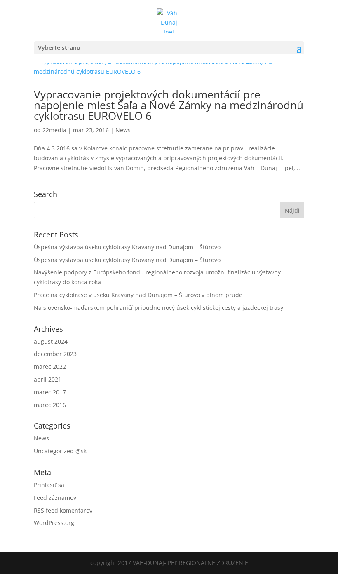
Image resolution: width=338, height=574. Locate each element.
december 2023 (55, 354)
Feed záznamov (55, 497)
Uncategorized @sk (60, 451)
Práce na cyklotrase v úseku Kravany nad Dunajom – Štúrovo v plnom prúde (138, 295)
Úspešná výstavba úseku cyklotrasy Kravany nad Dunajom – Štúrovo (127, 247)
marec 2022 (50, 366)
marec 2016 (50, 405)
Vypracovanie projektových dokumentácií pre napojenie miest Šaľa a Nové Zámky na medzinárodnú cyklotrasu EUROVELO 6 (168, 105)
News (123, 130)
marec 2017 (50, 392)
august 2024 (51, 341)
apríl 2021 (47, 379)
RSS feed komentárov (63, 510)
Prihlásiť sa (49, 485)
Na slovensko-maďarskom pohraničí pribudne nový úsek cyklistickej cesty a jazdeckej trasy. (159, 308)
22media (54, 130)
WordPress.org (54, 523)
